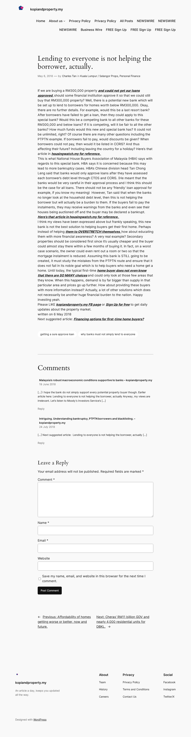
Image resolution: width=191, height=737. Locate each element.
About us (55, 21)
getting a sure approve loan (57, 334)
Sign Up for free (118, 304)
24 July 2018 (47, 426)
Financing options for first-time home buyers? (109, 319)
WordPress (39, 719)
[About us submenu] (64, 21)
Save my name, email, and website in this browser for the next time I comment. (93, 578)
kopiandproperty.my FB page (78, 304)
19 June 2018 (47, 384)
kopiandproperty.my (46, 9)
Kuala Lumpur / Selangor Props (99, 76)
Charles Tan (69, 76)
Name (43, 523)
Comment (46, 479)
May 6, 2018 (45, 76)
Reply (41, 408)
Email (43, 540)
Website (44, 558)
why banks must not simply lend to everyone (108, 334)
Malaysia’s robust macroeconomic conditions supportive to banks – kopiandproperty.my (95, 380)
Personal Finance (130, 76)
